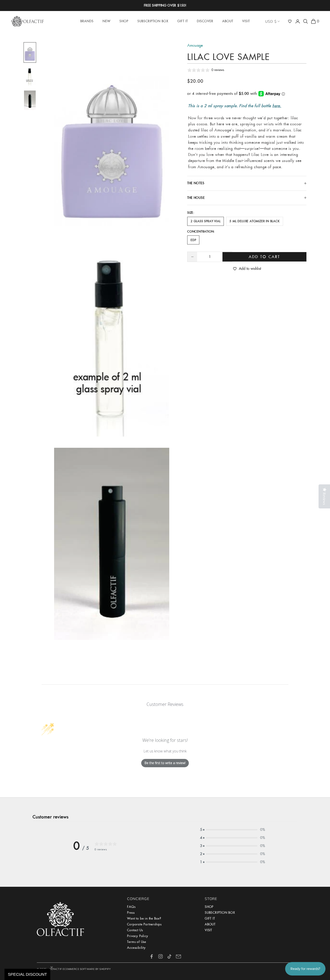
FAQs (131, 907)
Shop (123, 21)
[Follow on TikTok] (169, 956)
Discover (205, 21)
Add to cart (264, 256)
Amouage (195, 45)
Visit (246, 21)
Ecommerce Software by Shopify (87, 969)
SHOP (209, 907)
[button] (290, 21)
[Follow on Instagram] (160, 956)
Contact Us (135, 930)
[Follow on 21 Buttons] (178, 956)
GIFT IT (210, 918)
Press (130, 913)
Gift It (182, 21)
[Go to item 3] (30, 100)
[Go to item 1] (30, 52)
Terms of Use (136, 942)
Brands (87, 21)
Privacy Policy (137, 936)
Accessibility (136, 948)
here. (276, 105)
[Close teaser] (51, 967)
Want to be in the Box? (144, 918)
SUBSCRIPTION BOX (220, 913)
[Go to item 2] (30, 76)
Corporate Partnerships (144, 924)
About (227, 21)
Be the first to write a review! (165, 763)
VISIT (208, 930)
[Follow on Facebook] (151, 956)
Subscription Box (152, 21)
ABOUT (210, 924)
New (106, 21)
